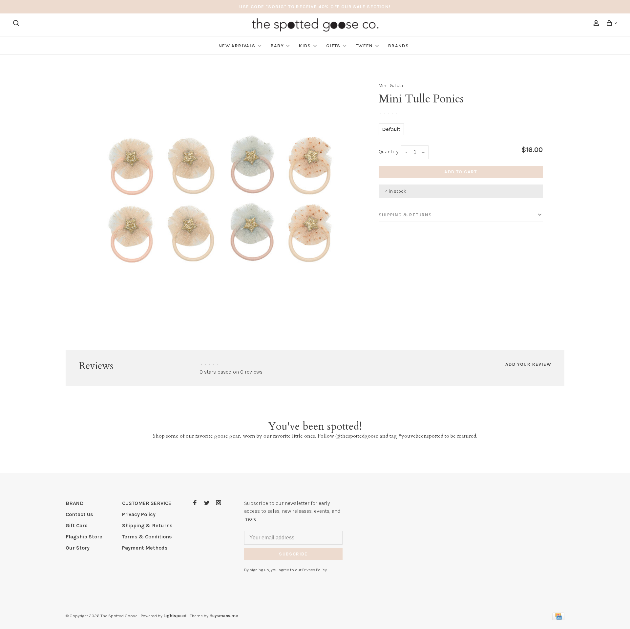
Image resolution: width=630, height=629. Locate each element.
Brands (398, 46)
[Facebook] (195, 503)
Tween (364, 46)
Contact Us (79, 514)
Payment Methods (145, 548)
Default (391, 129)
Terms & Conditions (147, 536)
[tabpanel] (221, 201)
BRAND (75, 503)
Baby (277, 46)
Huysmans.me (223, 615)
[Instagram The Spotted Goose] (218, 503)
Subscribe (293, 554)
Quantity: (389, 151)
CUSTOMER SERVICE (146, 503)
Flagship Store (84, 536)
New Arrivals (237, 46)
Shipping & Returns (405, 215)
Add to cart (460, 172)
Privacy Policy (139, 514)
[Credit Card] (558, 618)
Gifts (333, 46)
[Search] (17, 24)
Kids (305, 46)
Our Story (78, 548)
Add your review (528, 364)
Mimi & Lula (391, 85)
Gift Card (77, 525)
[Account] (597, 24)
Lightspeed (174, 615)
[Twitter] (206, 503)
